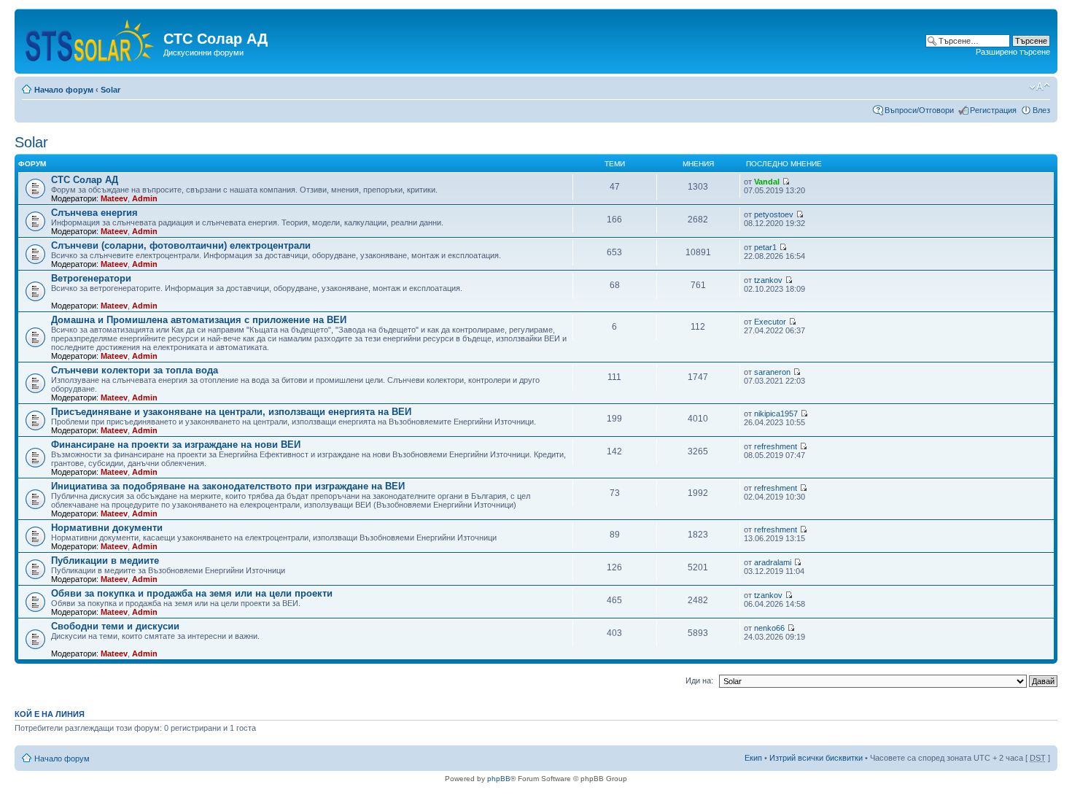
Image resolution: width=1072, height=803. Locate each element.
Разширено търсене (1013, 51)
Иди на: (699, 680)
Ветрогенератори (91, 278)
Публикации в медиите (105, 560)
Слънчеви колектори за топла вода (134, 370)
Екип (753, 757)
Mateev (114, 198)
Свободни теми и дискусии (115, 626)
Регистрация (993, 110)
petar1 (765, 247)
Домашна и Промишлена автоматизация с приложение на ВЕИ (198, 319)
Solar (110, 89)
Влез (1041, 110)
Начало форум (63, 89)
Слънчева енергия (94, 212)
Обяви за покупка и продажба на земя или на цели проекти (192, 593)
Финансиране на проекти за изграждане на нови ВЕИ (175, 444)
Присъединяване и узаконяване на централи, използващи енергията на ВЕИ (231, 411)
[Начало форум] (90, 37)
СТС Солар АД (84, 179)
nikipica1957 (776, 413)
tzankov (768, 280)
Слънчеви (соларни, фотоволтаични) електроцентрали (181, 245)
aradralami (772, 562)
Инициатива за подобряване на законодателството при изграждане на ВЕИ (228, 486)
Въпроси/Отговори (919, 110)
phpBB (498, 779)
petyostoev (773, 214)
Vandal (767, 181)
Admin (145, 198)
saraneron (772, 372)
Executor (770, 321)
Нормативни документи (107, 527)
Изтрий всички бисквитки (816, 757)
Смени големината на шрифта (1039, 86)
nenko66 (769, 628)
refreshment (775, 446)
